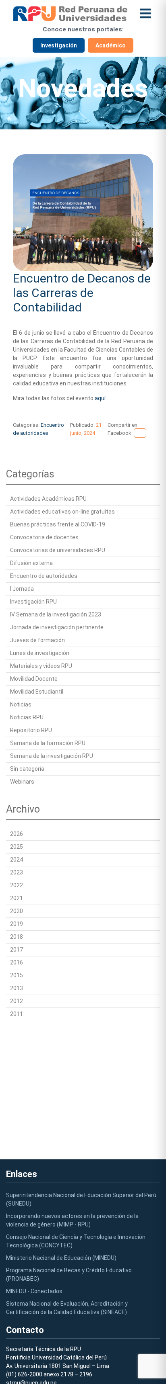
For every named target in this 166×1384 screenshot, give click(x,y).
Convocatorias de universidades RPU (57, 550)
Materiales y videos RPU (41, 666)
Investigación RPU (33, 601)
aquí (100, 398)
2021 (16, 898)
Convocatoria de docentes (44, 537)
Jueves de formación (37, 640)
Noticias (20, 704)
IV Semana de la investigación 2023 (55, 614)
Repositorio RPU (31, 730)
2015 (16, 975)
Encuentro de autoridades (43, 576)
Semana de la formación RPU (47, 743)
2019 (16, 924)
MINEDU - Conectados (34, 1291)
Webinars (22, 781)
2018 (16, 937)
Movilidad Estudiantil (36, 691)
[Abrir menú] (145, 13)
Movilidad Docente (34, 679)
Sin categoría (27, 769)
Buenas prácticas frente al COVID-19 (57, 524)
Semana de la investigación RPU (51, 756)
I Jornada (22, 589)
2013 (16, 988)
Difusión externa (31, 563)
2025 (16, 847)
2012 (16, 1001)
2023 (16, 872)
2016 (16, 962)
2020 (16, 911)
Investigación (58, 45)
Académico (110, 45)
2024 (16, 859)
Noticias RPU (27, 717)
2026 (16, 834)
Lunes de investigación (39, 653)
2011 (16, 1014)
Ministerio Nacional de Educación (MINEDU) (61, 1258)
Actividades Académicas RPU (48, 498)
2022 (16, 885)
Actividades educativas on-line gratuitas (62, 511)
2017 (16, 949)
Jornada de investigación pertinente (57, 627)
